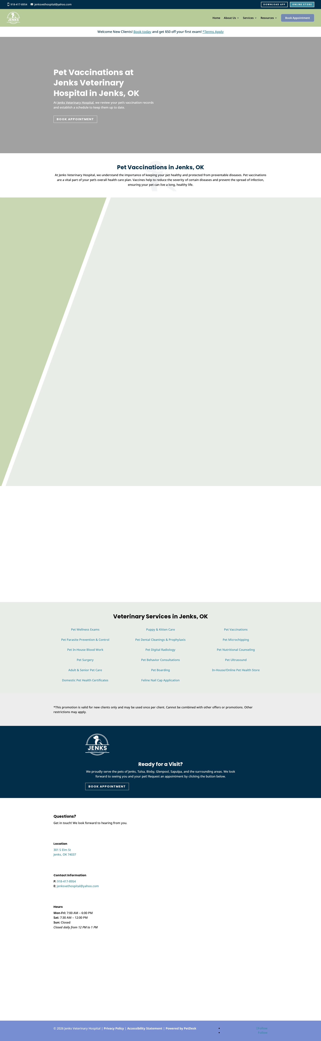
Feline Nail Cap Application (160, 680)
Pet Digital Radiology (160, 650)
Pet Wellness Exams (85, 629)
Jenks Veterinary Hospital (76, 102)
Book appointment (237, 467)
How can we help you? (161, 845)
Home (216, 18)
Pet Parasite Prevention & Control (85, 640)
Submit (152, 868)
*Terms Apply (213, 31)
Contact (65, 414)
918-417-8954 (19, 4)
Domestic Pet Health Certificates (85, 680)
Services (248, 18)
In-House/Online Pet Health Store (236, 670)
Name (149, 816)
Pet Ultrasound (236, 660)
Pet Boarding (160, 670)
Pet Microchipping (236, 640)
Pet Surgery (85, 660)
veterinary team (211, 534)
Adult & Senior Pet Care (85, 670)
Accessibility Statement (144, 1028)
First (175, 821)
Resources (267, 18)
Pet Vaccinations (236, 629)
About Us (230, 18)
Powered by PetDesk (181, 1028)
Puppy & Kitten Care (160, 629)
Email (149, 831)
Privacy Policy (114, 1028)
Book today (142, 31)
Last (175, 826)
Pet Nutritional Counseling (236, 650)
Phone (148, 836)
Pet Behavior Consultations (160, 660)
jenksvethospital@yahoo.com (53, 4)
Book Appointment (297, 18)
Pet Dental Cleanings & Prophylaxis (160, 640)
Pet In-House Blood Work (85, 650)
